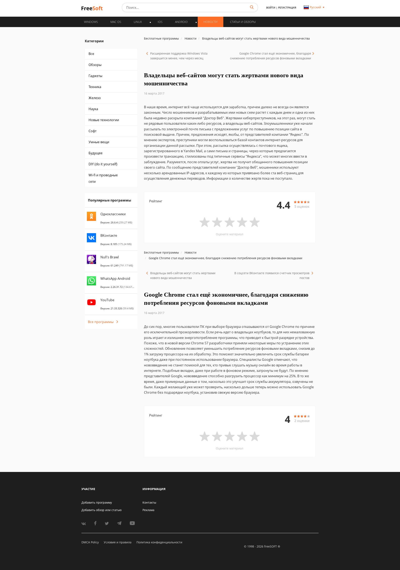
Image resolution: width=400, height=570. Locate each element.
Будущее (95, 153)
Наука (93, 109)
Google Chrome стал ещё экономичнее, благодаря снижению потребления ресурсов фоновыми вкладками (270, 55)
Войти (270, 7)
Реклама (148, 510)
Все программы (101, 322)
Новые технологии (104, 120)
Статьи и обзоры (243, 22)
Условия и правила (117, 542)
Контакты (149, 502)
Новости (211, 22)
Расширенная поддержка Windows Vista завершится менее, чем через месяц (179, 55)
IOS (160, 22)
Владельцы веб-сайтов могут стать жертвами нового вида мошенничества (182, 275)
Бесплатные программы (161, 38)
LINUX (138, 22)
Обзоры (95, 64)
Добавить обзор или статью (101, 510)
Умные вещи (99, 142)
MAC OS (115, 22)
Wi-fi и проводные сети (103, 178)
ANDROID (181, 22)
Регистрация (287, 7)
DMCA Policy (90, 542)
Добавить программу (96, 502)
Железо (95, 98)
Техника (95, 87)
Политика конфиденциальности (159, 542)
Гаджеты (95, 75)
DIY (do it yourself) (103, 164)
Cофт (92, 131)
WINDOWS (91, 22)
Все (91, 53)
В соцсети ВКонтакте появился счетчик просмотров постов (271, 275)
